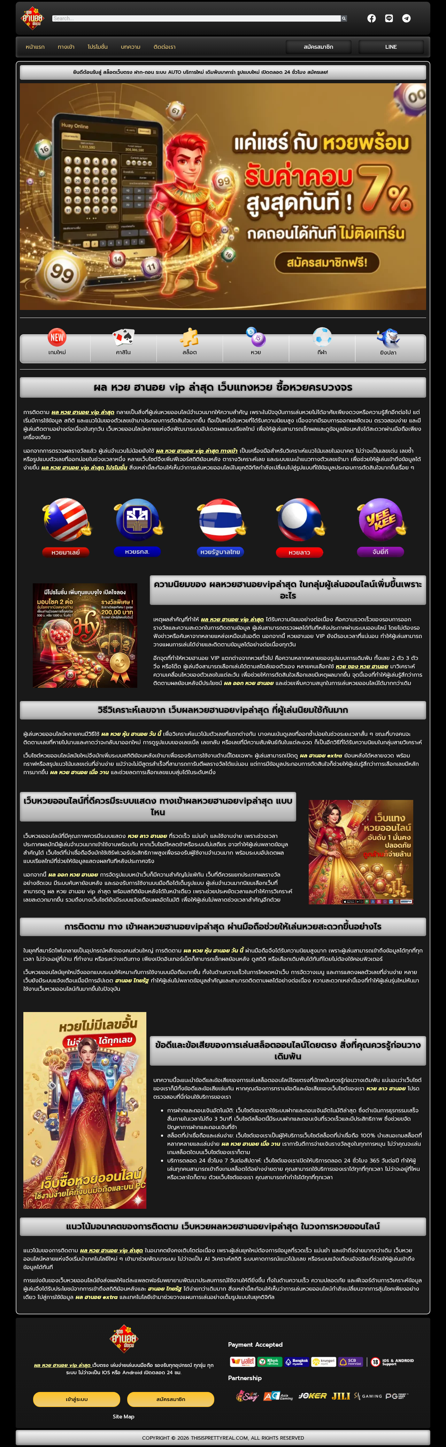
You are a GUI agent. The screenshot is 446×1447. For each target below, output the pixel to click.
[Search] (344, 18)
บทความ (130, 47)
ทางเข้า (66, 47)
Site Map (123, 1417)
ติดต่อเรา (165, 47)
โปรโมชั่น (98, 47)
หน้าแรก (35, 47)
